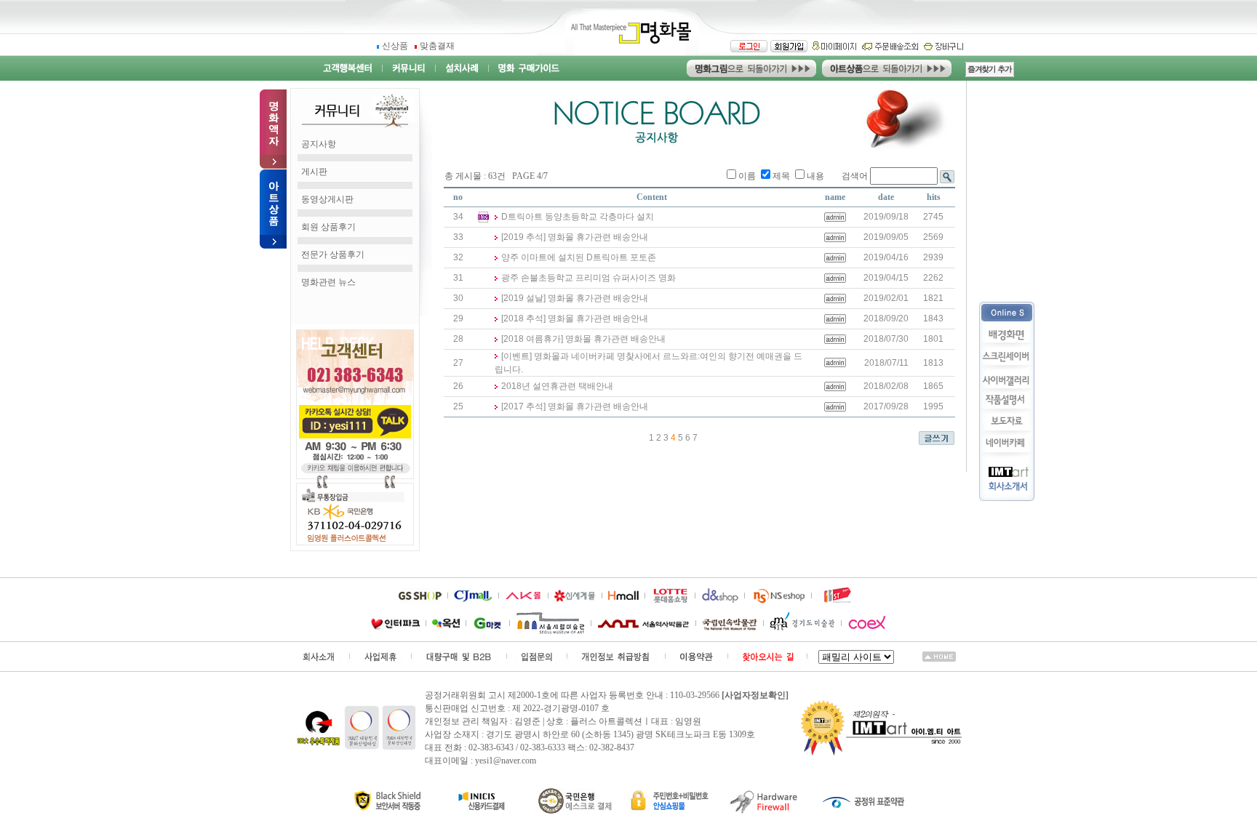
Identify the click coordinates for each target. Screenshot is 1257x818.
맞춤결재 (437, 46)
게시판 (314, 172)
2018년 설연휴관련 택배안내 (557, 386)
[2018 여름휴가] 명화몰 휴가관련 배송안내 (583, 339)
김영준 (527, 721)
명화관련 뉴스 (328, 282)
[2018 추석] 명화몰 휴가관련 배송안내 (574, 318)
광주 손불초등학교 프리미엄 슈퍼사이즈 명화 (588, 278)
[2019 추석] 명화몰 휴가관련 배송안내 (574, 237)
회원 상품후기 (328, 227)
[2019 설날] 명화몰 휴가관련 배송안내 (574, 298)
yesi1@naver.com (505, 760)
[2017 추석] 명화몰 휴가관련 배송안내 (574, 406)
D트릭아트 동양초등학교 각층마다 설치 (577, 217)
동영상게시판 (327, 199)
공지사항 (318, 144)
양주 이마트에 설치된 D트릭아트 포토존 (578, 257)
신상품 (396, 46)
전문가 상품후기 (332, 254)
